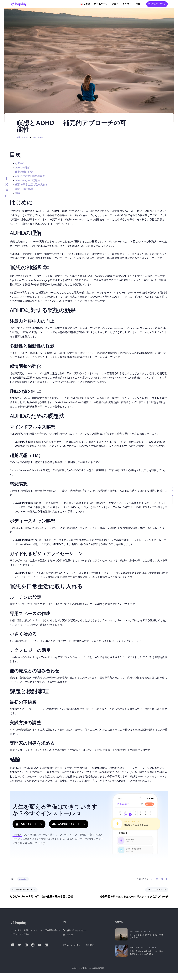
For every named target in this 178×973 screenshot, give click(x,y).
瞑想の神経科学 (24, 171)
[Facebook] (9, 178)
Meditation (23, 879)
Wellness (134, 931)
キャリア (127, 4)
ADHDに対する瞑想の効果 (30, 176)
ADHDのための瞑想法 (27, 180)
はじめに (20, 163)
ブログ (115, 4)
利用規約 (90, 945)
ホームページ (100, 4)
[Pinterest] (9, 190)
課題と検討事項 (24, 188)
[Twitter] (9, 184)
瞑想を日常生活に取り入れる (31, 184)
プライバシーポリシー (72, 945)
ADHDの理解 (22, 167)
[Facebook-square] (12, 945)
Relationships (137, 948)
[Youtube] (39, 945)
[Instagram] (26, 945)
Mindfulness (38, 137)
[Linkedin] (9, 196)
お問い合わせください (76, 930)
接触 (138, 4)
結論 (17, 193)
